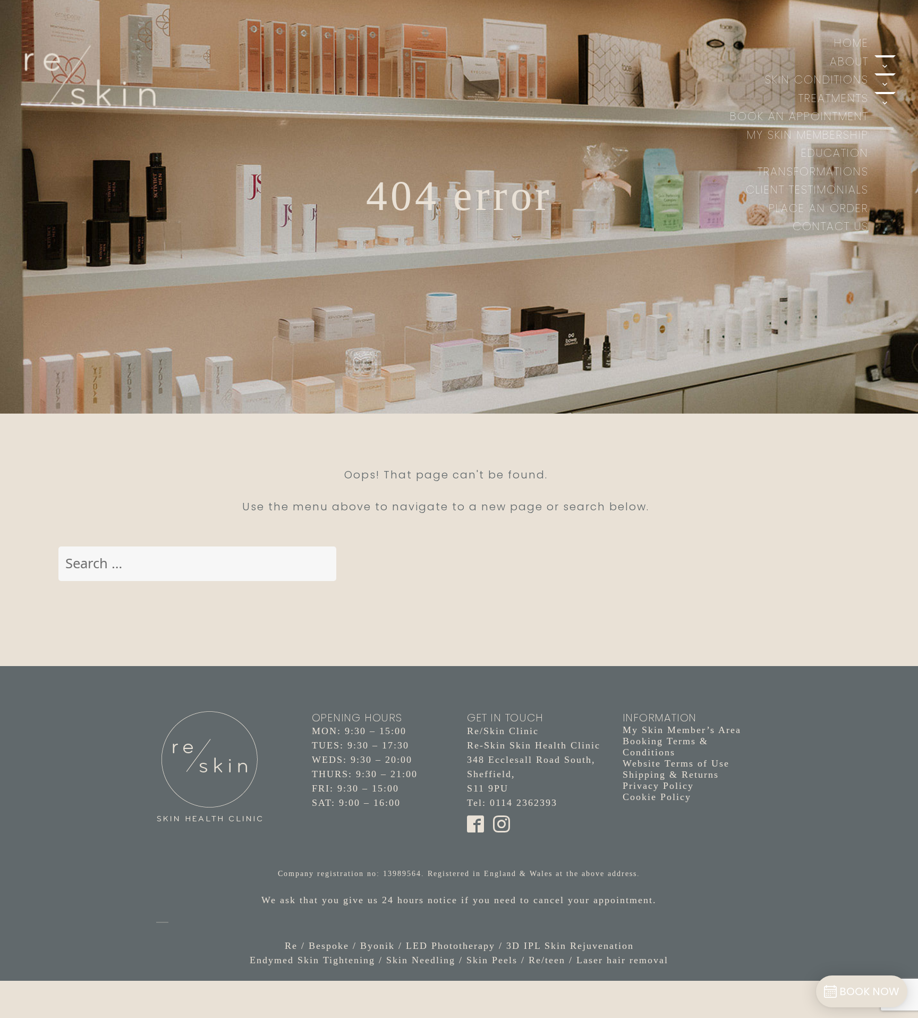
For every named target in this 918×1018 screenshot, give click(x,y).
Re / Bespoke (317, 945)
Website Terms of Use (676, 763)
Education (835, 153)
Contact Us (831, 226)
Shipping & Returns (671, 774)
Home (851, 43)
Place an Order (819, 208)
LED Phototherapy (450, 945)
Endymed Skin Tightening (312, 960)
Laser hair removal (622, 960)
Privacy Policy (658, 785)
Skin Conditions (817, 79)
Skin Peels (491, 960)
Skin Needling (420, 960)
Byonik (377, 945)
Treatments (833, 98)
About (849, 61)
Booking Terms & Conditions (665, 747)
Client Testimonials (807, 189)
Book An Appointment (799, 116)
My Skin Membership (808, 134)
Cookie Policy (657, 797)
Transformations (813, 171)
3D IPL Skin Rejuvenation (570, 945)
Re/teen (547, 960)
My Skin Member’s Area (682, 730)
